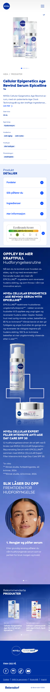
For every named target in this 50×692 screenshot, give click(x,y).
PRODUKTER (16, 74)
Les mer (6, 106)
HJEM (5, 74)
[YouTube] (28, 671)
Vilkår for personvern (19, 679)
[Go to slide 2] (23, 68)
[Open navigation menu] (42, 6)
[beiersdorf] (12, 687)
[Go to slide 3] (24, 68)
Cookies (6, 679)
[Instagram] (13, 671)
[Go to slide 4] (26, 68)
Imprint (44, 679)
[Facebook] (6, 671)
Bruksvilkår (34, 679)
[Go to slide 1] (21, 68)
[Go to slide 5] (27, 68)
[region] (25, 39)
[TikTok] (20, 671)
